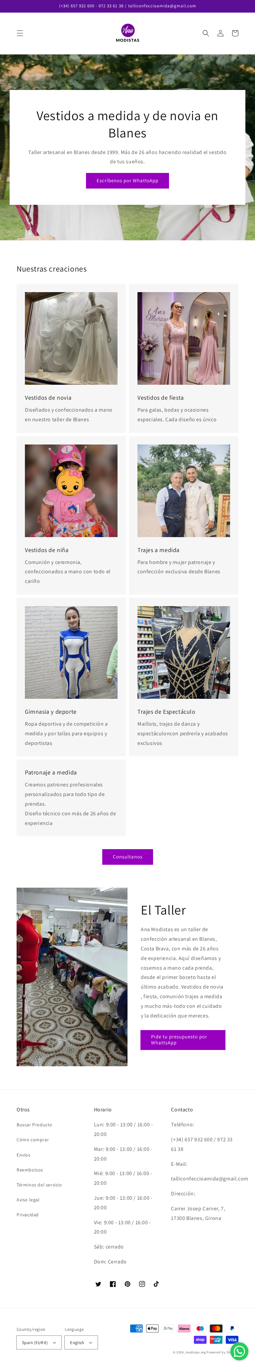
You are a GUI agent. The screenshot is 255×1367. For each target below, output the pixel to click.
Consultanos (127, 856)
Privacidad (28, 1215)
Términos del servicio (39, 1185)
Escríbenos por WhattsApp (127, 180)
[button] (20, 33)
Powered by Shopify (222, 1352)
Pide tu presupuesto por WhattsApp (179, 1039)
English (77, 1342)
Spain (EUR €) (35, 1342)
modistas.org (196, 1352)
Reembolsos (30, 1170)
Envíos (24, 1155)
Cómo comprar (33, 1140)
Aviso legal (28, 1200)
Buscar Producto (34, 1125)
